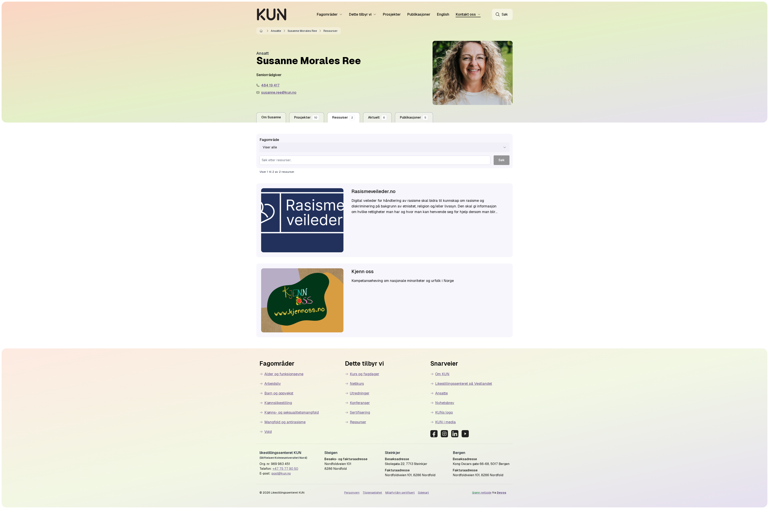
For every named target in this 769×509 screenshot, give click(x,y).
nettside (481, 492)
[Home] (262, 30)
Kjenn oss (362, 271)
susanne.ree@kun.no (278, 92)
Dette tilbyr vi (360, 14)
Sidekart (423, 492)
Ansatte (276, 30)
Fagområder (327, 14)
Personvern (351, 492)
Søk (501, 160)
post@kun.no (281, 473)
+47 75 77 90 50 (285, 469)
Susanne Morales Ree (302, 30)
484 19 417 (270, 85)
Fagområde (269, 140)
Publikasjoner (418, 14)
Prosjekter (392, 14)
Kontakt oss (466, 14)
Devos (501, 492)
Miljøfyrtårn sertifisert (400, 492)
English (443, 14)
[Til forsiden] (271, 14)
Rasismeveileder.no (373, 191)
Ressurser (330, 30)
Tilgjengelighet (372, 492)
